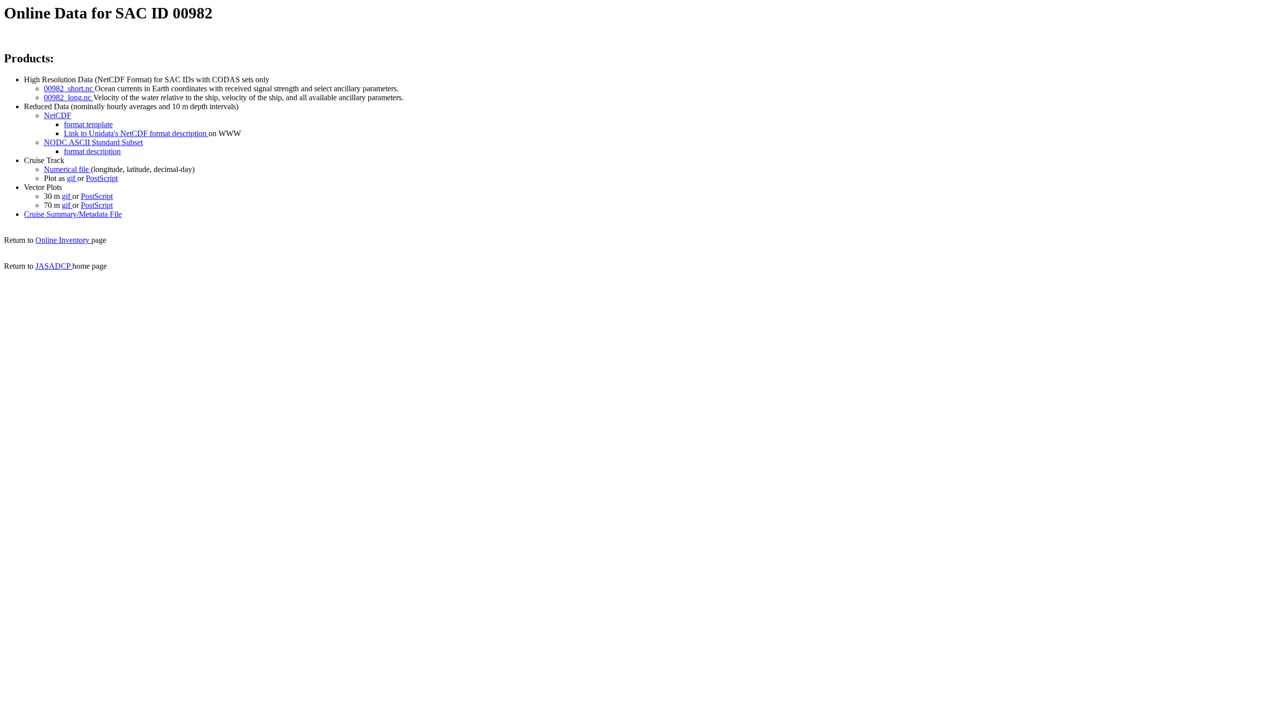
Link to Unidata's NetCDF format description (136, 133)
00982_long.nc (68, 97)
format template (88, 124)
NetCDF (57, 115)
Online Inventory (63, 240)
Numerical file (67, 169)
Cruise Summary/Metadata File (73, 214)
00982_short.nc (69, 88)
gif (72, 178)
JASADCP (53, 266)
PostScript (102, 178)
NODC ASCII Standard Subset (93, 142)
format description (92, 151)
